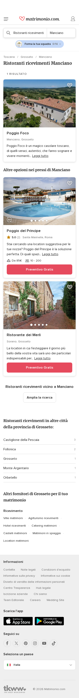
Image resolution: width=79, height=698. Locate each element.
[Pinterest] (25, 643)
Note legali (28, 569)
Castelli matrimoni (15, 533)
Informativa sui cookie (55, 576)
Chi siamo (40, 594)
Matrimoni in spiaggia (47, 533)
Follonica (9, 449)
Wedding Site (55, 600)
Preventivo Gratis (39, 269)
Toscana (9, 57)
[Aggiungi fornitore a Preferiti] (70, 85)
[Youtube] (44, 643)
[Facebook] (7, 643)
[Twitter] (16, 643)
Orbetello (10, 477)
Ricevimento (13, 511)
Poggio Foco (18, 133)
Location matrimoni (16, 541)
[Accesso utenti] (73, 19)
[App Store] (18, 624)
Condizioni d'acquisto (56, 569)
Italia (16, 665)
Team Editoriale (13, 600)
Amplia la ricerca (39, 397)
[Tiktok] (53, 643)
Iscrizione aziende (15, 594)
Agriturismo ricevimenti (43, 518)
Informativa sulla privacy (19, 576)
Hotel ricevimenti (14, 525)
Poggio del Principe (24, 230)
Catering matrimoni (44, 525)
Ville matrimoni (13, 518)
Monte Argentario (16, 468)
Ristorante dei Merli (24, 335)
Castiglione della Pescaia (21, 440)
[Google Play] (49, 624)
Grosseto (27, 57)
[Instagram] (35, 643)
